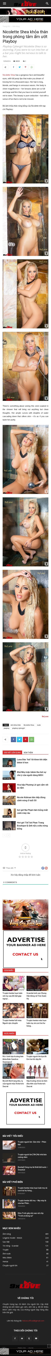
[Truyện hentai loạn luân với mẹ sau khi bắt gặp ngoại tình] (14, 983)
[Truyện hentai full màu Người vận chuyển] (14, 1010)
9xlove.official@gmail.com (33, 1320)
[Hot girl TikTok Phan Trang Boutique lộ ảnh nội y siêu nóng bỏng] (9, 825)
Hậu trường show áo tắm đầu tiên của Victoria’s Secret (37, 1083)
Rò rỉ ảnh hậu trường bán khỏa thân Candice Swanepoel (13, 1059)
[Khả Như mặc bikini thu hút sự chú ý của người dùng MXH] (9, 775)
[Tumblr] (29, 1338)
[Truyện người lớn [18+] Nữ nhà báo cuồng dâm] (9, 1157)
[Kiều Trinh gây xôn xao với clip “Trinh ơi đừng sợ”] (9, 1215)
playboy (6, 728)
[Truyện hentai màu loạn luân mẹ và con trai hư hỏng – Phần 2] (38, 1010)
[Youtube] (36, 1338)
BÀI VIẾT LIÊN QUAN (12, 753)
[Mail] (22, 1338)
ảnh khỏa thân (16, 725)
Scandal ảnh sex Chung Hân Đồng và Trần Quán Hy (36, 996)
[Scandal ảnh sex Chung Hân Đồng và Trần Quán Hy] (38, 983)
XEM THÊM (28, 753)
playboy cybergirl (18, 728)
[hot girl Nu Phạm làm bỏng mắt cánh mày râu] (9, 813)
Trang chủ (6, 26)
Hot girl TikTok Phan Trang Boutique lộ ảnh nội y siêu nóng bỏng (32, 825)
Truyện (29, 1053)
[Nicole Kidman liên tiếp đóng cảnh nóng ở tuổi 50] (9, 800)
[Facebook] (15, 1338)
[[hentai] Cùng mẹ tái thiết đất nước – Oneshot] (9, 1170)
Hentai (5, 990)
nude (39, 725)
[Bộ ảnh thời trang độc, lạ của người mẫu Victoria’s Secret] (14, 1071)
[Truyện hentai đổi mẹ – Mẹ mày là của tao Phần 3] (9, 1203)
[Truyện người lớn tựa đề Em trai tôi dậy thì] (38, 1046)
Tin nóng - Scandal (33, 990)
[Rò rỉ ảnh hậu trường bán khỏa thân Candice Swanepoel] (14, 1046)
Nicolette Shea (9, 75)
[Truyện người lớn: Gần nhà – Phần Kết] (9, 1145)
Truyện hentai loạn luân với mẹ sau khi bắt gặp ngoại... (12, 996)
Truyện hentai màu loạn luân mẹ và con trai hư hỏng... (36, 1023)
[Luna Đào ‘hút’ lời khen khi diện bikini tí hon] (9, 762)
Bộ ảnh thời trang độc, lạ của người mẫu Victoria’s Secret (13, 1083)
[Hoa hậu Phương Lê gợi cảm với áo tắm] (9, 787)
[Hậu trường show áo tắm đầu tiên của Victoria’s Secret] (38, 1071)
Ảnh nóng (15, 26)
